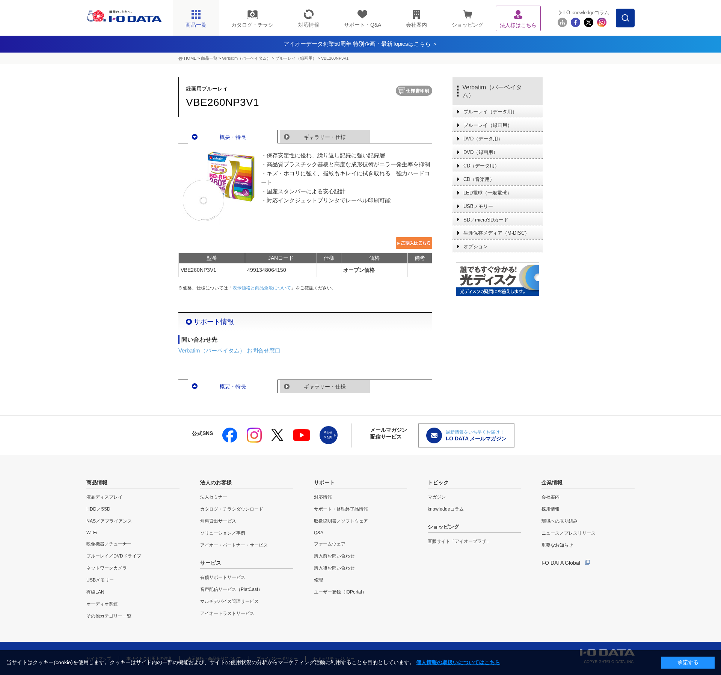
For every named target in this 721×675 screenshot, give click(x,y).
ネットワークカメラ (106, 568)
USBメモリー (478, 206)
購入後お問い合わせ (334, 568)
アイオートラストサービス (227, 613)
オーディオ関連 (102, 604)
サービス (210, 563)
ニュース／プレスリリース (569, 533)
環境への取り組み (560, 521)
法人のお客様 (216, 482)
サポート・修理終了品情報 (341, 509)
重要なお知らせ (557, 545)
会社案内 (551, 497)
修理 (318, 580)
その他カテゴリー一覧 (108, 616)
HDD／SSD (98, 509)
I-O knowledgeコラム (586, 12)
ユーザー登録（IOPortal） (340, 592)
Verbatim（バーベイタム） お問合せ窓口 (229, 350)
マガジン (437, 497)
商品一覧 (209, 58)
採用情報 (551, 509)
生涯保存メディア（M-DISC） (496, 233)
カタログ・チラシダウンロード (231, 509)
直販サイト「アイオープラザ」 (459, 541)
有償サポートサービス (222, 577)
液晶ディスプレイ (104, 497)
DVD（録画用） (480, 152)
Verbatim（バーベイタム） (246, 58)
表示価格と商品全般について (261, 288)
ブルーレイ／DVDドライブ (113, 556)
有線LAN (95, 592)
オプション (475, 246)
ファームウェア (329, 544)
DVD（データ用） (483, 139)
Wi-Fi (91, 532)
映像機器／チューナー (108, 544)
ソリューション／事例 (222, 533)
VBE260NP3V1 (334, 58)
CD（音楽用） (479, 179)
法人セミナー (213, 497)
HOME (190, 58)
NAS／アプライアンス (109, 521)
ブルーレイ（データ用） (490, 112)
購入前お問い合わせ (334, 556)
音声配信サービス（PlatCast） (231, 589)
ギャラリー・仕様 (325, 137)
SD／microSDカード (485, 220)
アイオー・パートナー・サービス (234, 545)
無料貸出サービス (218, 521)
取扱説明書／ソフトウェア (341, 521)
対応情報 (323, 497)
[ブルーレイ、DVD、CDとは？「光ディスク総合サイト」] (498, 279)
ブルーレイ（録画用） (296, 58)
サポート (324, 482)
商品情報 (96, 482)
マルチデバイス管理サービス (229, 601)
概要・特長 (233, 137)
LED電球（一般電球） (487, 193)
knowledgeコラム (446, 509)
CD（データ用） (481, 166)
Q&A (318, 532)
